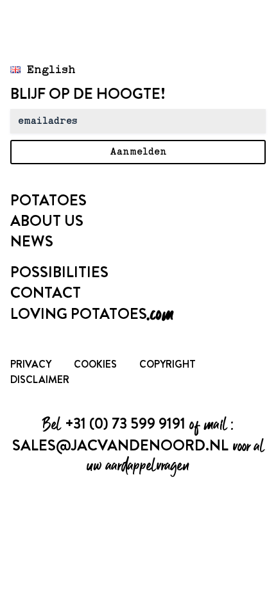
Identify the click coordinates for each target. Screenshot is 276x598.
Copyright (167, 364)
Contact (45, 292)
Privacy (30, 364)
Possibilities (59, 272)
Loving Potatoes (91, 314)
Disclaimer (39, 379)
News (31, 241)
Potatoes (48, 200)
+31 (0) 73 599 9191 (125, 423)
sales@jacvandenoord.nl (120, 445)
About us (46, 221)
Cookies (95, 364)
